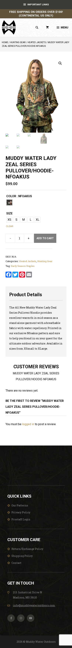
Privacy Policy (20, 512)
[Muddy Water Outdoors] (9, 27)
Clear (9, 226)
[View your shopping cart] (47, 27)
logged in (28, 424)
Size (9, 213)
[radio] (9, 202)
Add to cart (45, 238)
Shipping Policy (22, 556)
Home (5, 42)
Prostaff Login (20, 519)
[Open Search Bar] (37, 27)
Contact (16, 563)
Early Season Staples (23, 265)
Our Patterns (19, 505)
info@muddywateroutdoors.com (34, 605)
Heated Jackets (37, 42)
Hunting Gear (18, 42)
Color (11, 196)
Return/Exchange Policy (27, 549)
